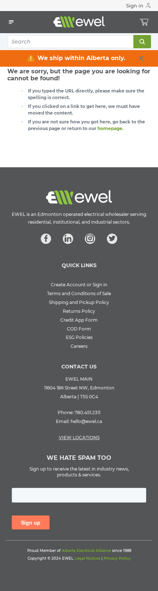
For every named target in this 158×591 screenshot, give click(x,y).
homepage (109, 128)
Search (142, 41)
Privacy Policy (117, 558)
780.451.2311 (87, 412)
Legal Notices (87, 558)
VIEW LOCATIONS (79, 437)
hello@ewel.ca (86, 421)
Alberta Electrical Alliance (86, 550)
